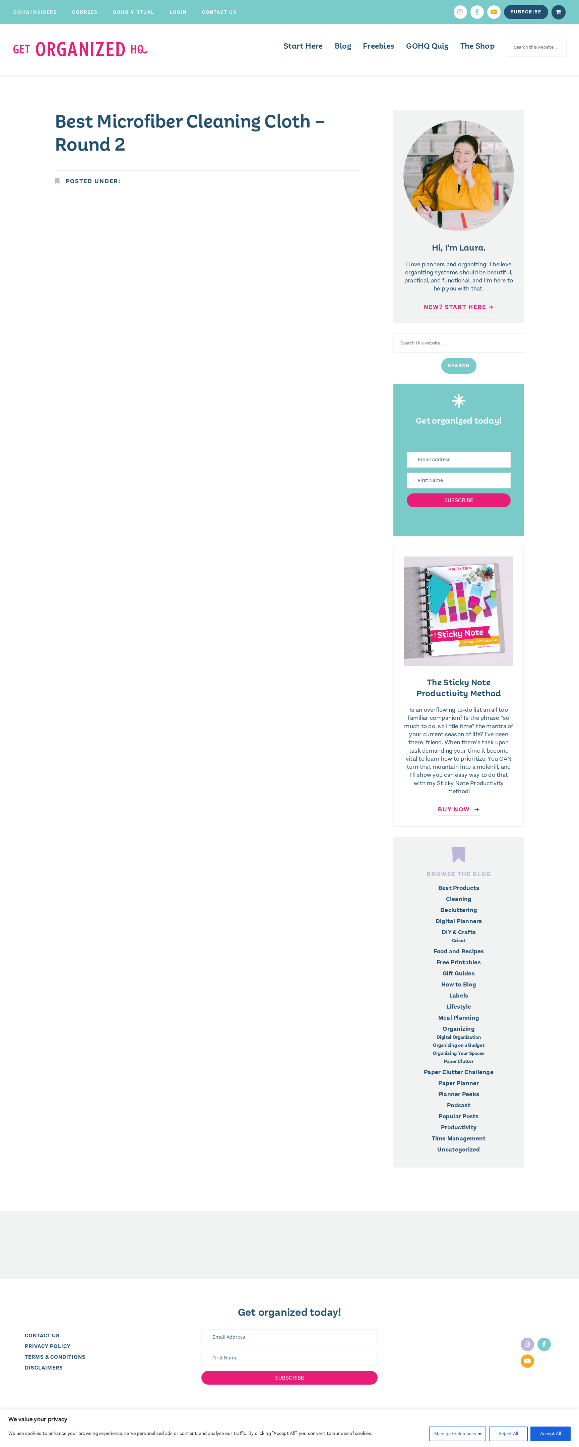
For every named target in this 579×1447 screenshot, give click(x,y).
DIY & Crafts (459, 932)
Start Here (303, 46)
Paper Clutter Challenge (459, 1072)
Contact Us (219, 12)
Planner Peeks (458, 1094)
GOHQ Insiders (35, 12)
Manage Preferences (455, 1434)
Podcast (458, 1105)
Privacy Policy (48, 1346)
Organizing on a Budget (459, 1045)
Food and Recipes (459, 951)
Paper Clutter (458, 1061)
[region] (289, 1428)
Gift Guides (459, 973)
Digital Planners (459, 921)
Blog (343, 46)
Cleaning (459, 899)
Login (178, 12)
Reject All (508, 1434)
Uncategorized (458, 1149)
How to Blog (458, 984)
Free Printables (459, 962)
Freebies (378, 46)
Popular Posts (458, 1116)
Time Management (459, 1138)
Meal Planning (458, 1018)
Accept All (550, 1434)
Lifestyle (458, 1007)
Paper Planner (458, 1083)
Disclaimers (44, 1367)
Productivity (458, 1127)
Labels (458, 996)
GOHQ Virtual (133, 12)
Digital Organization (459, 1037)
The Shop (477, 46)
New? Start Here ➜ (459, 307)
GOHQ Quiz (427, 46)
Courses (85, 12)
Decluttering (458, 910)
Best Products (458, 888)
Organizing (459, 1029)
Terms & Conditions (55, 1356)
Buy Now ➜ (459, 809)
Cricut (459, 941)
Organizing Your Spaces (459, 1053)
